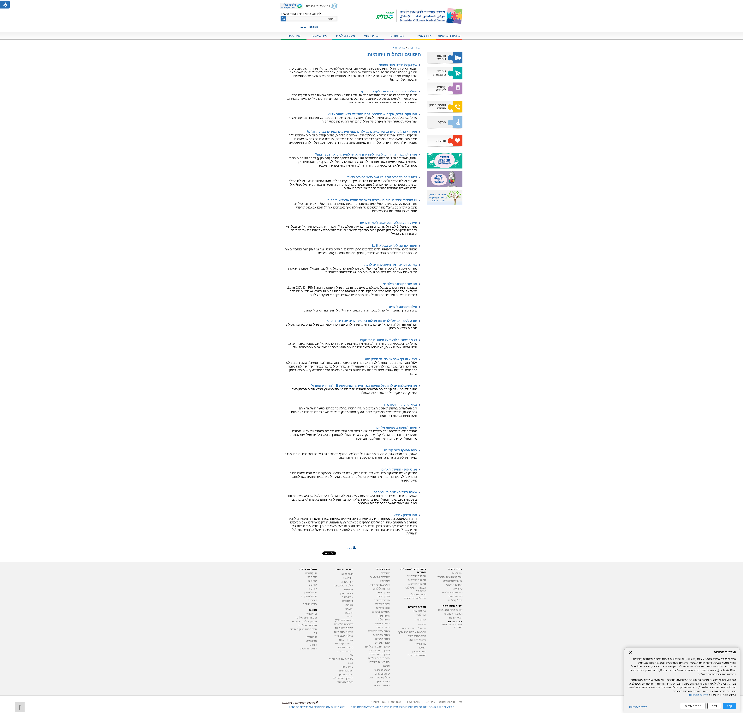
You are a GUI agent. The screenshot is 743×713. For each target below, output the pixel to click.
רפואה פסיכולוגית (452, 592)
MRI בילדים (383, 608)
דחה (714, 706)
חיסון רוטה (383, 596)
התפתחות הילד (417, 636)
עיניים (422, 647)
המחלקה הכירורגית (415, 598)
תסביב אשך (383, 681)
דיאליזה (348, 608)
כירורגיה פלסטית (343, 624)
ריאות (313, 644)
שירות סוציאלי (345, 682)
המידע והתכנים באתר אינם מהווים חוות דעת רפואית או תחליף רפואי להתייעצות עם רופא (402, 706)
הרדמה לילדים (381, 588)
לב (315, 633)
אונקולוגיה (311, 573)
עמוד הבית (414, 47)
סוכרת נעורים (382, 642)
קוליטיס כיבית (382, 669)
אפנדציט (385, 580)
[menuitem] (449, 36)
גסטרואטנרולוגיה (307, 625)
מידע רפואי (371, 35)
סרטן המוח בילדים (379, 654)
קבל (729, 706)
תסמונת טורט (382, 685)
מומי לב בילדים (381, 611)
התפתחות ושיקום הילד (303, 629)
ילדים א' (312, 577)
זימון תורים (397, 35)
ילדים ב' (312, 580)
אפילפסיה (347, 597)
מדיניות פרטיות (638, 707)
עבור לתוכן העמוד (372, 3)
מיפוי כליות (383, 619)
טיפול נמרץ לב (418, 594)
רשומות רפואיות (453, 613)
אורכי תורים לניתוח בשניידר (451, 626)
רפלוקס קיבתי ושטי (379, 677)
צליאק (386, 666)
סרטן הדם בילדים (379, 650)
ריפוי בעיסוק (419, 651)
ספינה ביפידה (345, 651)
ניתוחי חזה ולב (417, 639)
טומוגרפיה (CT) (344, 620)
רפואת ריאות (455, 596)
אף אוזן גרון (419, 610)
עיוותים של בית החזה (341, 659)
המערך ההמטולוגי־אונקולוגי (415, 589)
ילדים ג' (312, 584)
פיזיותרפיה (347, 666)
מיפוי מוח (384, 615)
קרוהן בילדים (382, 673)
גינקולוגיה (347, 601)
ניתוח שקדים (382, 638)
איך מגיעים (319, 35)
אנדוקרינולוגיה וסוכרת (304, 621)
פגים (350, 662)
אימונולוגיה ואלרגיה (306, 617)
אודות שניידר (423, 35)
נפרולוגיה (420, 643)
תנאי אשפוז (455, 617)
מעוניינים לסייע (345, 35)
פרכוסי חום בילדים (379, 658)
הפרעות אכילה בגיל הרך (412, 632)
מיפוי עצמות (382, 623)
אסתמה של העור (380, 577)
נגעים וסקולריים (344, 643)
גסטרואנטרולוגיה (452, 580)
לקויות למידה (382, 604)
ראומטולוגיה (346, 670)
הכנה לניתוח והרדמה (414, 628)
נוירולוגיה (311, 637)
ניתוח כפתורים (381, 635)
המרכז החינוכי (454, 584)
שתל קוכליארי (454, 600)
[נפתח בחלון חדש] (386, 16)
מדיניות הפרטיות (699, 694)
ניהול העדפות (693, 706)
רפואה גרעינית (308, 648)
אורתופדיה (420, 619)
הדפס (348, 548)
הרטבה (349, 612)
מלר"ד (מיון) (346, 639)
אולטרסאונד (347, 573)
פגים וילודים (310, 604)
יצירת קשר (293, 35)
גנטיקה (349, 604)
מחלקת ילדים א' (416, 576)
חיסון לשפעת (382, 592)
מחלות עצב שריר (343, 635)
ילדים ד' (312, 588)
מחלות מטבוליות (343, 631)
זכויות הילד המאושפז (450, 609)
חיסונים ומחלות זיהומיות (394, 54)
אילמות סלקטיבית (343, 585)
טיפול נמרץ (310, 592)
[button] (283, 18)
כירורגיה (457, 588)
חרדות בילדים (382, 600)
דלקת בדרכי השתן (379, 584)
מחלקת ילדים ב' (416, 580)
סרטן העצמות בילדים (377, 646)
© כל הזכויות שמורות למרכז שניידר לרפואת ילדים (317, 706)
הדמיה (422, 624)
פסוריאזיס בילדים (379, 662)
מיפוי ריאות (383, 627)
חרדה (350, 616)
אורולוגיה (457, 573)
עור (351, 655)
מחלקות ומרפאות (449, 35)
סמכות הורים (345, 647)
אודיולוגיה (311, 613)
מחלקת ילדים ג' (417, 583)
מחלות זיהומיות (344, 628)
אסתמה (385, 573)
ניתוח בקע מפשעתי (378, 631)
